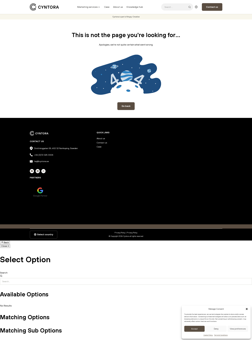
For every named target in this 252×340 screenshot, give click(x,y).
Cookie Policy (208, 335)
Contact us (212, 7)
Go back (126, 106)
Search (3, 272)
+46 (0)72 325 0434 (43, 155)
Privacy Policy (120, 233)
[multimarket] (196, 7)
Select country (45, 234)
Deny (216, 329)
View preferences (238, 329)
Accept (194, 329)
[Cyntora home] (44, 7)
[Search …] (189, 7)
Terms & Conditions (221, 335)
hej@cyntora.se (41, 161)
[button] (246, 309)
